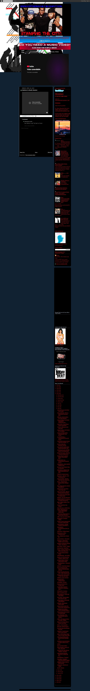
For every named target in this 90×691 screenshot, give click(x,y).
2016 (58, 388)
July (59, 403)
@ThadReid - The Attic (62, 582)
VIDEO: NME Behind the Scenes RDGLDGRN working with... (62, 511)
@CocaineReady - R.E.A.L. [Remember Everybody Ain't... (62, 414)
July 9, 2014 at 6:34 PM (29, 125)
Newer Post (22, 152)
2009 (58, 680)
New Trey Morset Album (62, 645)
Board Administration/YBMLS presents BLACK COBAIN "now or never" (65, 200)
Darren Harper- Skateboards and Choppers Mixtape (64, 152)
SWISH (58, 644)
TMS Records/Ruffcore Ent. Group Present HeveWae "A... (63, 638)
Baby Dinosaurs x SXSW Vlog (63, 508)
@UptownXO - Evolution (62, 591)
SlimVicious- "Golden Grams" (63, 531)
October (59, 398)
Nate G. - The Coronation (62, 624)
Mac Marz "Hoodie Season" (63, 626)
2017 (58, 386)
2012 (58, 675)
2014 (58, 391)
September (60, 400)
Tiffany (57, 255)
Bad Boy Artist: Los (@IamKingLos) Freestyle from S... (63, 461)
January (59, 673)
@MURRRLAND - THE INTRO (63, 555)
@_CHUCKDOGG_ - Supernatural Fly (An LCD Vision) (63, 438)
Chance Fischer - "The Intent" (63, 538)
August (59, 401)
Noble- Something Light (62, 592)
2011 (58, 677)
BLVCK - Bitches (60, 667)
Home (36, 152)
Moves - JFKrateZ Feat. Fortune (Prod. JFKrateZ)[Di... (63, 483)
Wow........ (63, 209)
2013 (58, 393)
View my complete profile (61, 263)
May (59, 406)
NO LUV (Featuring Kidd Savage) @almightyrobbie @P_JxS (63, 569)
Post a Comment (24, 128)
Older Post (50, 152)
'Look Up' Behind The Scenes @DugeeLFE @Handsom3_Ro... (63, 421)
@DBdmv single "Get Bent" (63, 577)
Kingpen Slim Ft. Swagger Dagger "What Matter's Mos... (62, 457)
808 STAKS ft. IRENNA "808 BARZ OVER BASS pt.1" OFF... (63, 471)
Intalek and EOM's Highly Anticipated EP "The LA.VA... (62, 434)
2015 (58, 390)
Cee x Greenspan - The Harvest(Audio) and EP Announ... (62, 616)
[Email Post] (35, 116)
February (59, 671)
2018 (58, 385)
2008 (58, 682)
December (60, 395)
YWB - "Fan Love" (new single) (63, 516)
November (60, 396)
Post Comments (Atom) (30, 155)
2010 (58, 678)
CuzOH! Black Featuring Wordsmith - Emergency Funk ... (62, 588)
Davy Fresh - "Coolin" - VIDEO (63, 546)
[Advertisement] (36, 141)
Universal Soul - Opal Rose (62, 548)
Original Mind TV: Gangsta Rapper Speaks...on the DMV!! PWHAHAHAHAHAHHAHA (62, 193)
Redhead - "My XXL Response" (63, 497)
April (59, 408)
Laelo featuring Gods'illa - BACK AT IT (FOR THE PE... (62, 654)
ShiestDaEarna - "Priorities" (63, 657)
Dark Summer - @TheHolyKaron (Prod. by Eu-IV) (63, 528)
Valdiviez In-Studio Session (29, 90)
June (59, 405)
